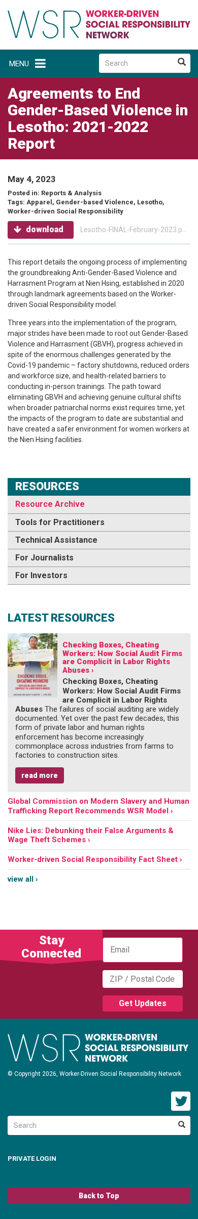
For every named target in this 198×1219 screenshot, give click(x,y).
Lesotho (149, 202)
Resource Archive (50, 504)
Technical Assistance (56, 540)
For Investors (41, 575)
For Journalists (44, 557)
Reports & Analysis (71, 193)
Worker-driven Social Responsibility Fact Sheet (93, 859)
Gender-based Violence (95, 202)
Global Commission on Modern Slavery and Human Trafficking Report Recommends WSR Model (98, 806)
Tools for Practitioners (60, 522)
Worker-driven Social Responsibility (65, 211)
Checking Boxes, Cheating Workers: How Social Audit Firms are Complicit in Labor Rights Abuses (122, 657)
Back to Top (99, 1196)
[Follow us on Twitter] (180, 1101)
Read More (39, 775)
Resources (47, 486)
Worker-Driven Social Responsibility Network (99, 24)
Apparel (39, 202)
